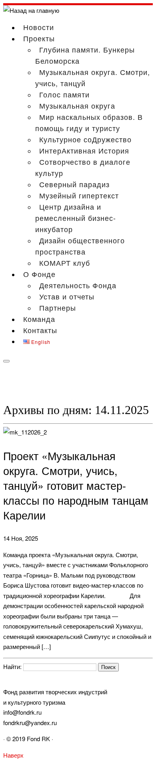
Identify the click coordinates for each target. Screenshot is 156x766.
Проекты (39, 38)
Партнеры (57, 307)
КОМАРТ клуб (64, 262)
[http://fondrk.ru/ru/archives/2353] (25, 432)
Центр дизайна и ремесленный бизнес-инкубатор (75, 217)
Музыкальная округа (77, 105)
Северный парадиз (74, 184)
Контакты (40, 330)
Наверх (13, 755)
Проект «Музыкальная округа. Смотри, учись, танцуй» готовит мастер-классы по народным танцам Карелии (75, 485)
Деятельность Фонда (77, 285)
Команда (39, 318)
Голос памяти (64, 94)
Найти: (12, 666)
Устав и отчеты (66, 296)
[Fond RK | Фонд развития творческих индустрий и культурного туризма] (31, 10)
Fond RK (38, 738)
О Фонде (39, 274)
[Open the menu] (6, 361)
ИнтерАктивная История (84, 150)
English (40, 342)
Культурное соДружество (85, 139)
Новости (38, 27)
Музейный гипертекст (79, 195)
